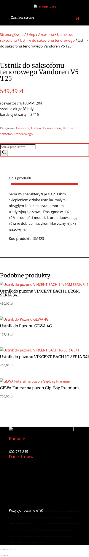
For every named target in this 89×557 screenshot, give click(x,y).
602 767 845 (18, 451)
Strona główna (12, 34)
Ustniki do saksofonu (46, 128)
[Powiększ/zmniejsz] (1, 549)
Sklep (31, 34)
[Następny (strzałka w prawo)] (6, 555)
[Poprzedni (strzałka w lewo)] (1, 555)
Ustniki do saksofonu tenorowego (47, 40)
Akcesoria (46, 34)
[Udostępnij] (10, 549)
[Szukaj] (4, 153)
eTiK (39, 510)
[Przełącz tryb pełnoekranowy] (6, 549)
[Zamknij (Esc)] (14, 549)
